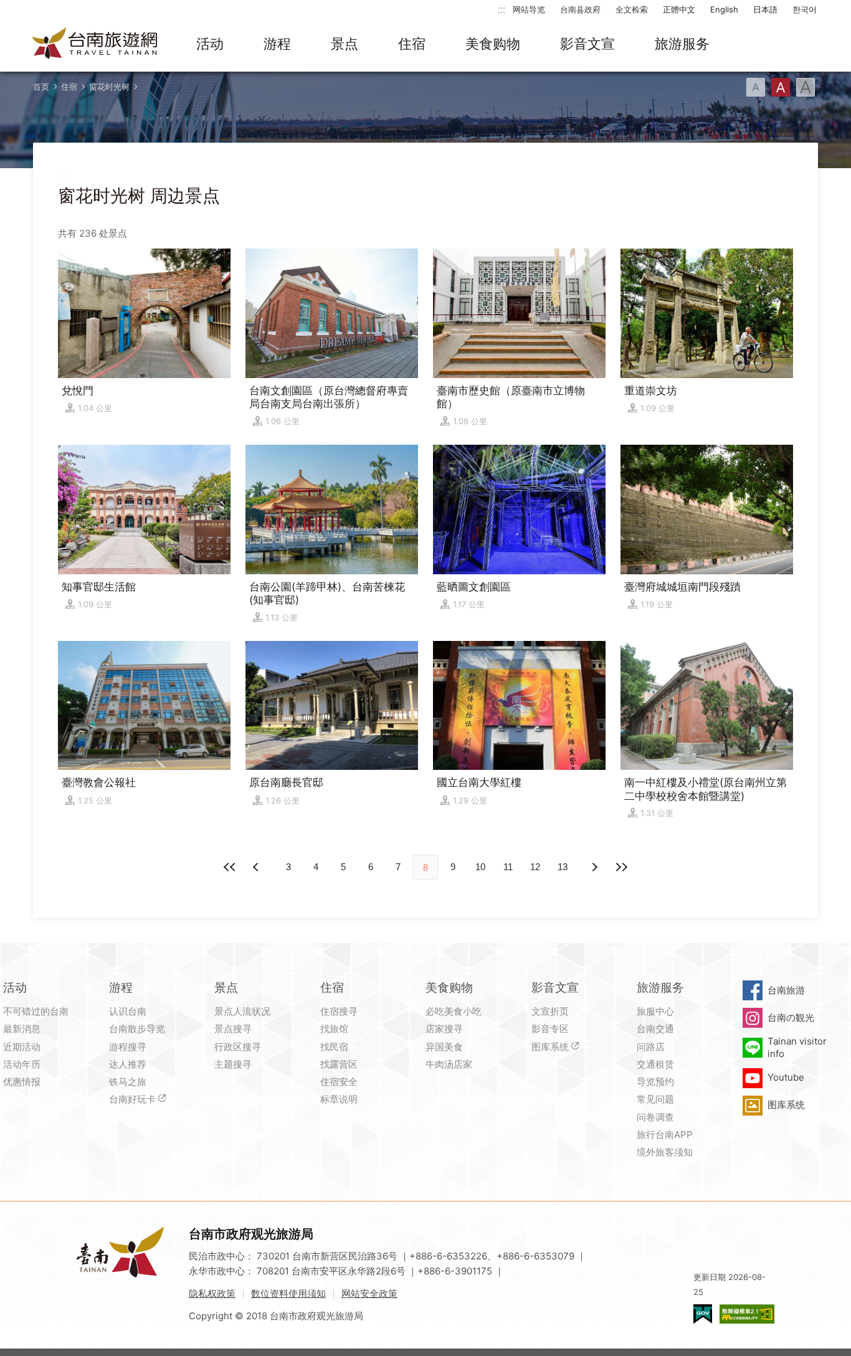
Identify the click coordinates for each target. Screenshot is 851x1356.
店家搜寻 (444, 1029)
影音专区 (550, 1029)
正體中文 (679, 9)
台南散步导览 (137, 1029)
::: (501, 9)
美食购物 (492, 44)
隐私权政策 (212, 1293)
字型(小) (755, 87)
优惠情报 (21, 1082)
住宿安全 (339, 1082)
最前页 (229, 867)
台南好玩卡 (132, 1099)
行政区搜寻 (237, 1047)
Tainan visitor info (797, 1047)
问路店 (651, 1047)
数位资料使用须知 (288, 1293)
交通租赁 (655, 1064)
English (724, 9)
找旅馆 (334, 1029)
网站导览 (529, 9)
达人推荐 (127, 1064)
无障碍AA (747, 1314)
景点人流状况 (242, 1011)
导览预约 (655, 1082)
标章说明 (339, 1099)
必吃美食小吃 (454, 1011)
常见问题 (655, 1099)
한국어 (804, 9)
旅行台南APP (665, 1134)
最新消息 (21, 1029)
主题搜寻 (233, 1064)
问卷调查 (655, 1117)
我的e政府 (702, 1314)
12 (535, 866)
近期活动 (21, 1047)
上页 (593, 867)
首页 (41, 87)
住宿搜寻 (339, 1011)
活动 (210, 44)
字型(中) (780, 87)
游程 (277, 44)
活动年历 (21, 1064)
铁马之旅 (127, 1082)
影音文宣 (587, 44)
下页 (257, 867)
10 (480, 866)
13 (563, 866)
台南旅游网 (95, 44)
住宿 (412, 44)
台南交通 (655, 1029)
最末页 (621, 867)
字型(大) (805, 87)
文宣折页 (550, 1011)
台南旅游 (786, 990)
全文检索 (632, 9)
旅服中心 (655, 1011)
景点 (344, 44)
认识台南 (127, 1011)
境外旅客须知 (665, 1152)
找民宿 (334, 1047)
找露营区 (339, 1064)
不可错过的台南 (36, 1011)
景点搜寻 (233, 1029)
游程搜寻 (127, 1047)
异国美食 (444, 1047)
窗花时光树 (109, 87)
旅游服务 (682, 44)
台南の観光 (791, 1017)
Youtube (786, 1077)
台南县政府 (580, 9)
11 (508, 866)
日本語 (765, 9)
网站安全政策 (369, 1293)
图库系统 (550, 1047)
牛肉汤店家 (449, 1064)
